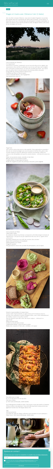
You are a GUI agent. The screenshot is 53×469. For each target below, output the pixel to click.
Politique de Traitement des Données (26, 460)
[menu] (48, 3)
